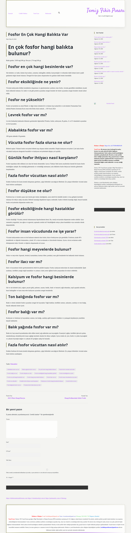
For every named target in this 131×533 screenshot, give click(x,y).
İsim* (7, 442)
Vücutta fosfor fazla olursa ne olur (32, 385)
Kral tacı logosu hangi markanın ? (102, 42)
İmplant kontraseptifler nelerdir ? (102, 66)
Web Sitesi (8, 460)
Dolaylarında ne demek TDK (101, 237)
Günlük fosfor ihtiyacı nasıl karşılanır (29, 381)
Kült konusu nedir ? (99, 81)
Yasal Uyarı (36, 13)
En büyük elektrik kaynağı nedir (102, 231)
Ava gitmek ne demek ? (99, 52)
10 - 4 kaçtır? (9, 477)
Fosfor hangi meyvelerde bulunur (35, 377)
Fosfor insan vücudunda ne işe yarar (68, 377)
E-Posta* (8, 451)
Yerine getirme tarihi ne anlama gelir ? (103, 37)
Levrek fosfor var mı (71, 381)
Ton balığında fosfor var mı (14, 385)
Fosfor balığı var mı (12, 373)
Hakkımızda (48, 13)
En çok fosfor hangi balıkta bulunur (47, 369)
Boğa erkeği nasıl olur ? (100, 47)
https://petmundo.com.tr (53, 498)
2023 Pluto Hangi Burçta (16, 398)
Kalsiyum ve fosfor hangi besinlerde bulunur (52, 381)
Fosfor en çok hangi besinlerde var (15, 377)
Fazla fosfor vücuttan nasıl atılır (67, 369)
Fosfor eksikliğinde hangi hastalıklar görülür (45, 373)
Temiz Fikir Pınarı (106, 10)
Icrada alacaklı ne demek (100, 243)
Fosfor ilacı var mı (51, 377)
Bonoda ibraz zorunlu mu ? (100, 57)
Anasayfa (10, 13)
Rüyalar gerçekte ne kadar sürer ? (102, 61)
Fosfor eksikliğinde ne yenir (66, 373)
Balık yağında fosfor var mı (29, 369)
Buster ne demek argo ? (100, 76)
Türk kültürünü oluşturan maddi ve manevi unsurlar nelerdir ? (109, 71)
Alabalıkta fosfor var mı (13, 369)
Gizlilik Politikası (23, 13)
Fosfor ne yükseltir (12, 381)
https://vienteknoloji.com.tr (36, 498)
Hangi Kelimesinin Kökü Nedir (75, 398)
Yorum (8, 419)
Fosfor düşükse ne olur (26, 373)
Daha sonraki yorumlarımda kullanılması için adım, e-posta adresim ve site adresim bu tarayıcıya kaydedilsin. (32, 472)
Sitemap (63, 498)
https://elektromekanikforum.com (16, 498)
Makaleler (13, 364)
